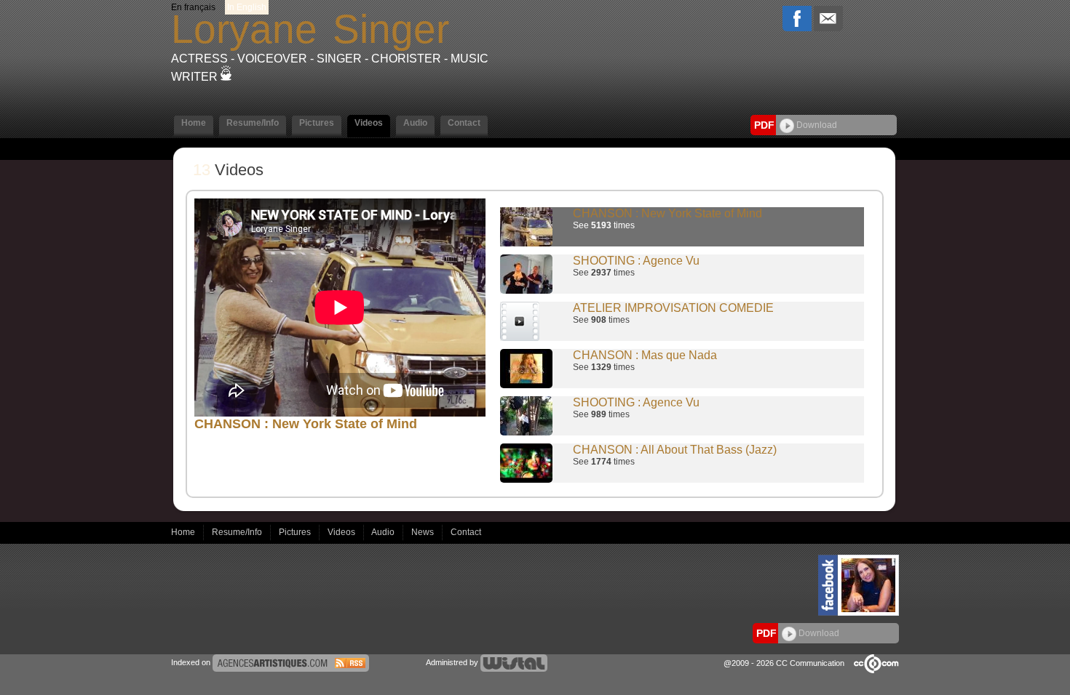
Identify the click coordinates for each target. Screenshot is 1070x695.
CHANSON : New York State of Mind (667, 213)
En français (193, 7)
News (423, 532)
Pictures (296, 532)
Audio (384, 532)
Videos (342, 532)
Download (815, 125)
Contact (466, 532)
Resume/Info (238, 532)
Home (184, 532)
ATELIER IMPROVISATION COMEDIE (673, 308)
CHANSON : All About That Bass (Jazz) (675, 449)
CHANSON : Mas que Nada (645, 355)
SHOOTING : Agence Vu (636, 260)
